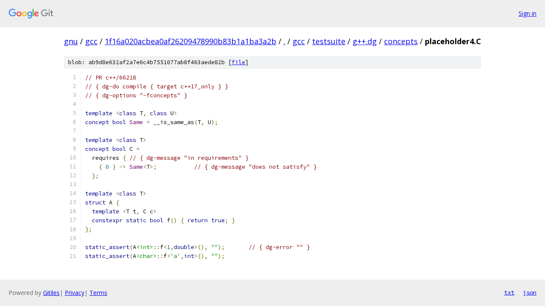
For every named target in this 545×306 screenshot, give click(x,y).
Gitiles (51, 293)
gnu (71, 41)
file (238, 62)
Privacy (74, 293)
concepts (401, 41)
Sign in (527, 13)
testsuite (328, 41)
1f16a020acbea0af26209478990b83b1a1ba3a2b (190, 41)
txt (509, 292)
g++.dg (365, 41)
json (529, 292)
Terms (98, 293)
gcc (91, 41)
